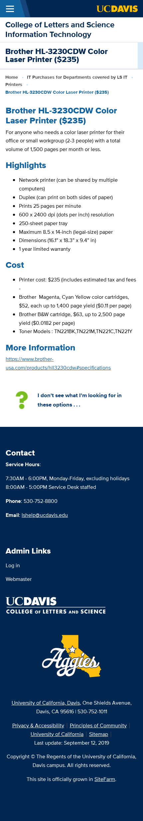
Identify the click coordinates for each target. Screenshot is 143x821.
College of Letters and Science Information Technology (59, 29)
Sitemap (98, 734)
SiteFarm (104, 779)
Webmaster (19, 579)
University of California (57, 734)
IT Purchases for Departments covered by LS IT (77, 77)
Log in (13, 565)
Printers (13, 84)
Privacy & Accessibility (38, 725)
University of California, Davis (46, 703)
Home (11, 77)
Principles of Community (98, 725)
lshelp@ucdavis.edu (45, 515)
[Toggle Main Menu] (10, 8)
